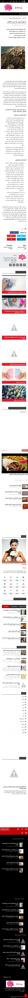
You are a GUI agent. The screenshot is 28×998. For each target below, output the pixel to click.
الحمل (23, 704)
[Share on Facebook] (14, 232)
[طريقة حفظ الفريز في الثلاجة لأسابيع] (25, 501)
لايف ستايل (22, 721)
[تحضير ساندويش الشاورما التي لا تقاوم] (15, 473)
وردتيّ (24, 567)
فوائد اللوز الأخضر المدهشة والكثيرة (17, 364)
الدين (23, 707)
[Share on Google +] (11, 236)
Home (24, 18)
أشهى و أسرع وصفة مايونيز (19, 35)
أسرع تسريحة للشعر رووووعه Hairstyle (17, 37)
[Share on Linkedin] (21, 239)
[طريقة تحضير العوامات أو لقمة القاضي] (25, 508)
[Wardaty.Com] (14, 7)
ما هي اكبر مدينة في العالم (19, 400)
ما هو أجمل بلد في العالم (16, 21)
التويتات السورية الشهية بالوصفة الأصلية (11, 650)
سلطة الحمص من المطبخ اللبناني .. (12, 658)
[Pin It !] (11, 239)
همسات (23, 729)
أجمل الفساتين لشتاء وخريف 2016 (12, 965)
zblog (23, 732)
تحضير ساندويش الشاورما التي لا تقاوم (17, 33)
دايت (24, 713)
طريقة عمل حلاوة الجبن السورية (13, 674)
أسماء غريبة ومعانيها (20, 382)
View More (4, 450)
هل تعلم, (13, 25)
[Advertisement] (13, 42)
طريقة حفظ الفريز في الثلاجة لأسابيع (13, 498)
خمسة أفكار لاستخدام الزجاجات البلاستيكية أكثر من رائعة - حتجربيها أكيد (15, 311)
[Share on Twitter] (21, 236)
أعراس (23, 696)
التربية (23, 702)
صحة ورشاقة (22, 718)
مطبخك (23, 724)
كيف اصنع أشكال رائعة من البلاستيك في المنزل (15, 29)
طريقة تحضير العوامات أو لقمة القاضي (13, 504)
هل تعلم (19, 18)
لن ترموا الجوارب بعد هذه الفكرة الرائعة (17, 31)
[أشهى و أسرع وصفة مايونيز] (25, 488)
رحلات (23, 716)
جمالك (23, 710)
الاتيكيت (23, 699)
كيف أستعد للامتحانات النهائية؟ (13, 666)
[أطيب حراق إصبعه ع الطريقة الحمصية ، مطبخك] (25, 495)
